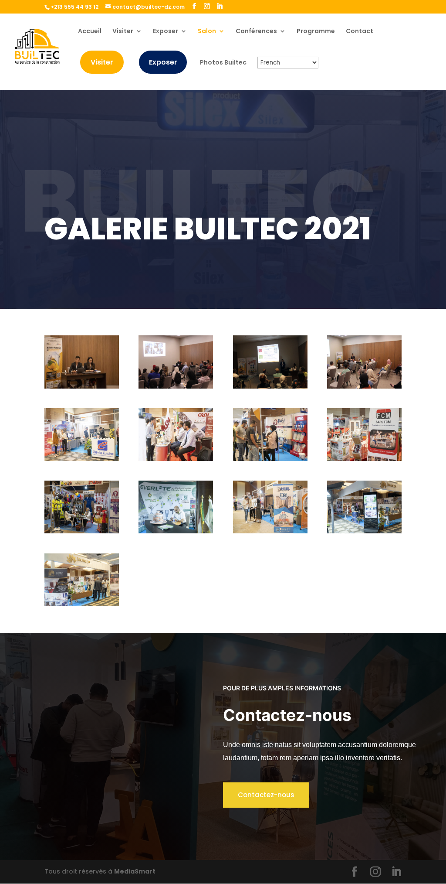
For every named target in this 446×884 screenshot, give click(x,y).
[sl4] (81, 604)
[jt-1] (81, 386)
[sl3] (364, 531)
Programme (316, 31)
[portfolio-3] (270, 458)
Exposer (165, 31)
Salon (207, 31)
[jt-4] (364, 386)
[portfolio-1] (81, 458)
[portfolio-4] (364, 458)
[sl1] (176, 531)
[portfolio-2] (176, 458)
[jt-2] (176, 386)
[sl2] (270, 531)
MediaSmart (134, 871)
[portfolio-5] (81, 531)
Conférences (256, 31)
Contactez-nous (266, 794)
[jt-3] (270, 386)
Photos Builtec (223, 63)
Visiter (122, 31)
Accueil (89, 31)
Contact (359, 31)
